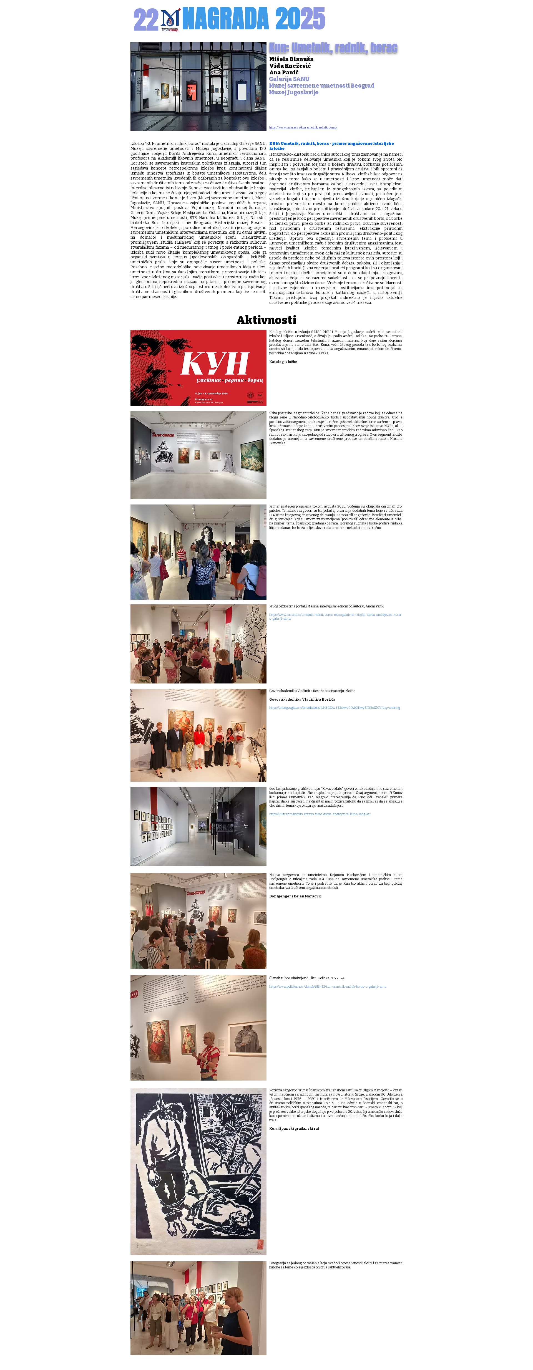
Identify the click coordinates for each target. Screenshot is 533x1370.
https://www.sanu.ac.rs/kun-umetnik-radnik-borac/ (303, 127)
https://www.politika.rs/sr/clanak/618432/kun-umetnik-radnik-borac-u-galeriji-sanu (327, 986)
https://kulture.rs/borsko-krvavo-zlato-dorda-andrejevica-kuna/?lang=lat (320, 814)
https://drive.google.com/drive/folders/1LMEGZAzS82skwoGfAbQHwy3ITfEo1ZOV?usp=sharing (334, 708)
